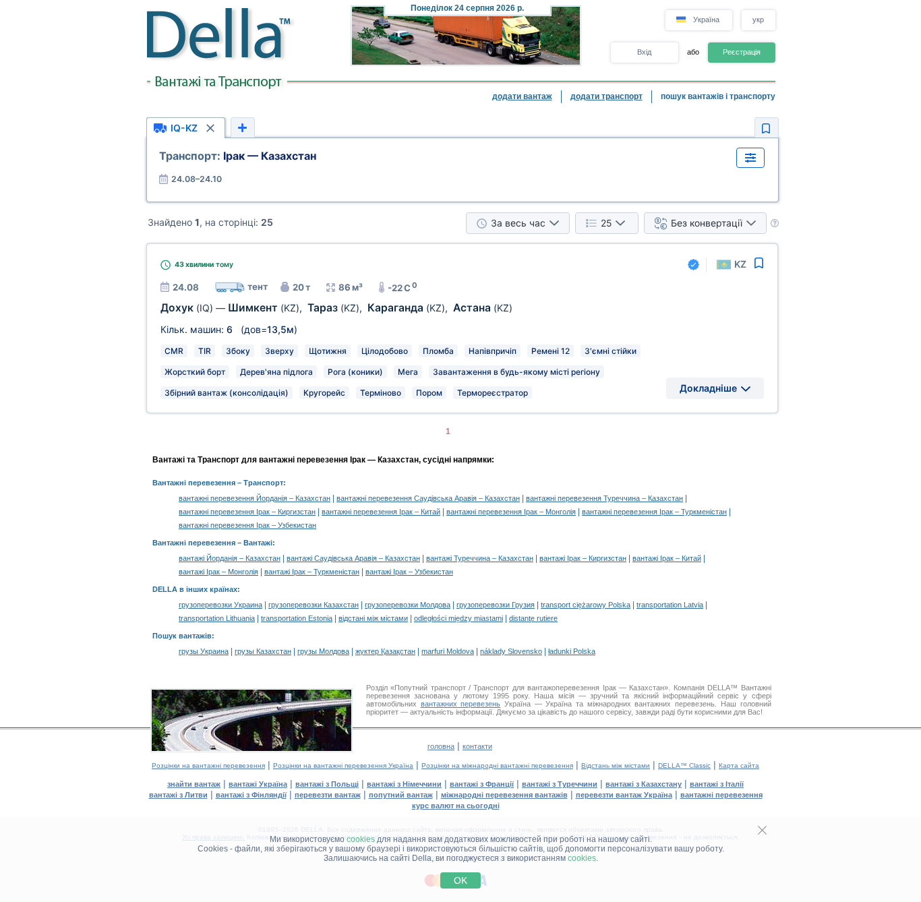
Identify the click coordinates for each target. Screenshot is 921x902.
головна (440, 746)
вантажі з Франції (482, 784)
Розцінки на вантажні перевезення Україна (343, 765)
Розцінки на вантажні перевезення (208, 765)
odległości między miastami (458, 618)
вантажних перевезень (461, 704)
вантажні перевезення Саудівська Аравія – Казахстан (428, 498)
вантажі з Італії (717, 784)
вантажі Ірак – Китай (666, 558)
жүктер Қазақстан (385, 651)
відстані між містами (373, 618)
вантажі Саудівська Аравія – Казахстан (353, 558)
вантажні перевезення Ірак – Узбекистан (247, 525)
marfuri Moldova (447, 651)
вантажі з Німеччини (404, 784)
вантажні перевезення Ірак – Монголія (511, 512)
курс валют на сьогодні (456, 806)
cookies (361, 839)
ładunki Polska (571, 651)
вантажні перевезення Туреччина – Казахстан (604, 498)
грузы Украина (204, 651)
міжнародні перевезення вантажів (504, 795)
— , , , (336, 307)
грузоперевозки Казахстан (313, 605)
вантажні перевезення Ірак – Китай (381, 512)
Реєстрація (742, 52)
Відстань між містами (615, 765)
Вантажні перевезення (193, 483)
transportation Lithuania (217, 618)
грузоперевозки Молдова (407, 605)
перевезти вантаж (328, 795)
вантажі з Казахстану (643, 784)
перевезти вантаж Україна (624, 795)
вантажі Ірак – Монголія (218, 572)
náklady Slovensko (511, 651)
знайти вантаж (193, 784)
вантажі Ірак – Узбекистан (409, 572)
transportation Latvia (669, 605)
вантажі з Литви (178, 795)
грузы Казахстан (263, 651)
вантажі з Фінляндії (251, 795)
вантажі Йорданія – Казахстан (229, 558)
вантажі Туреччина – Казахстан (479, 558)
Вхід (644, 52)
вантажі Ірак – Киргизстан (582, 558)
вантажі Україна (258, 784)
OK (460, 880)
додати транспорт (606, 96)
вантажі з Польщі (327, 784)
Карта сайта (739, 765)
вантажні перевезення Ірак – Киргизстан (247, 512)
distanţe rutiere (533, 618)
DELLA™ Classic (684, 765)
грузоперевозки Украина (220, 605)
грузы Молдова (323, 651)
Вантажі (257, 543)
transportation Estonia (296, 618)
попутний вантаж (401, 795)
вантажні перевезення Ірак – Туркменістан (654, 512)
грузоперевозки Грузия (495, 605)
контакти (477, 746)
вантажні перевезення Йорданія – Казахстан (254, 498)
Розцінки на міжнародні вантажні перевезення (497, 765)
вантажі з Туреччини (559, 784)
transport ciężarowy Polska (585, 605)
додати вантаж (522, 96)
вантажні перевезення (721, 795)
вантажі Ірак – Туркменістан (311, 572)
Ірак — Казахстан (237, 155)
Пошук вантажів (182, 636)
